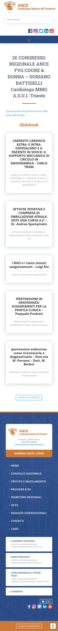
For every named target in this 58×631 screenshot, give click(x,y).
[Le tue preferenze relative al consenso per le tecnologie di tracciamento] (53, 626)
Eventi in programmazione (24, 579)
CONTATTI (17, 521)
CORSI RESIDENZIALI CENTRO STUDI (26, 574)
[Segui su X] (41, 31)
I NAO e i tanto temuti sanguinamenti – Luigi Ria (29, 265)
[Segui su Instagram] (36, 31)
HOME (15, 465)
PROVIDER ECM (21, 489)
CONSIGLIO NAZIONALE (26, 473)
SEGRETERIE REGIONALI (26, 497)
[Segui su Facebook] (30, 31)
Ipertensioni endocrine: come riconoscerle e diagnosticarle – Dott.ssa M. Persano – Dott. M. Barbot (29, 356)
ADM (47, 601)
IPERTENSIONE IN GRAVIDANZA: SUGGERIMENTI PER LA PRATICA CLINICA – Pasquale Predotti (29, 306)
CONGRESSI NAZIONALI (23, 540)
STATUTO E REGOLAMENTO (28, 481)
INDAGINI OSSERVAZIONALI (29, 513)
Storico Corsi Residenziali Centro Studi (30, 581)
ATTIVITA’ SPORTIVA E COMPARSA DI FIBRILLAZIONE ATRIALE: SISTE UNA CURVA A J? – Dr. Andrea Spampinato (29, 216)
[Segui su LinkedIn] (46, 31)
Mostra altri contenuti (29, 397)
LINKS (14, 529)
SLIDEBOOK (17, 591)
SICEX (14, 505)
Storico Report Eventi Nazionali (26, 547)
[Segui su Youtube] (52, 31)
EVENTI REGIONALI (20, 556)
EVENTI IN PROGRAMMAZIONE (24, 544)
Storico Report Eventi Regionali (26, 563)
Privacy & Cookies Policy (29, 626)
